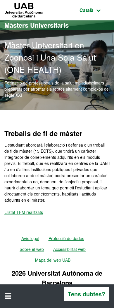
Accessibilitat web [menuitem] (69, 249)
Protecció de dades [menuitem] (66, 238)
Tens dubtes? (86, 294)
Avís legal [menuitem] (30, 238)
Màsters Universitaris (36, 25)
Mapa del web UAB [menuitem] (52, 260)
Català (95, 9)
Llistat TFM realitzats (23, 212)
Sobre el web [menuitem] (32, 249)
